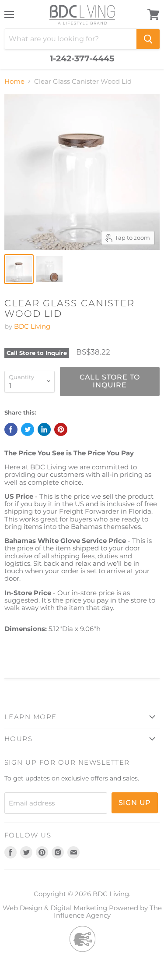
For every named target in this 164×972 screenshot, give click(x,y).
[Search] (148, 39)
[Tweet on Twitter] (27, 429)
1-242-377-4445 (82, 59)
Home (14, 81)
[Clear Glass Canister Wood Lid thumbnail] (19, 269)
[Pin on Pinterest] (60, 429)
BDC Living (32, 326)
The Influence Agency (108, 911)
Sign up (135, 802)
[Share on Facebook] (10, 429)
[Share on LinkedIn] (44, 429)
